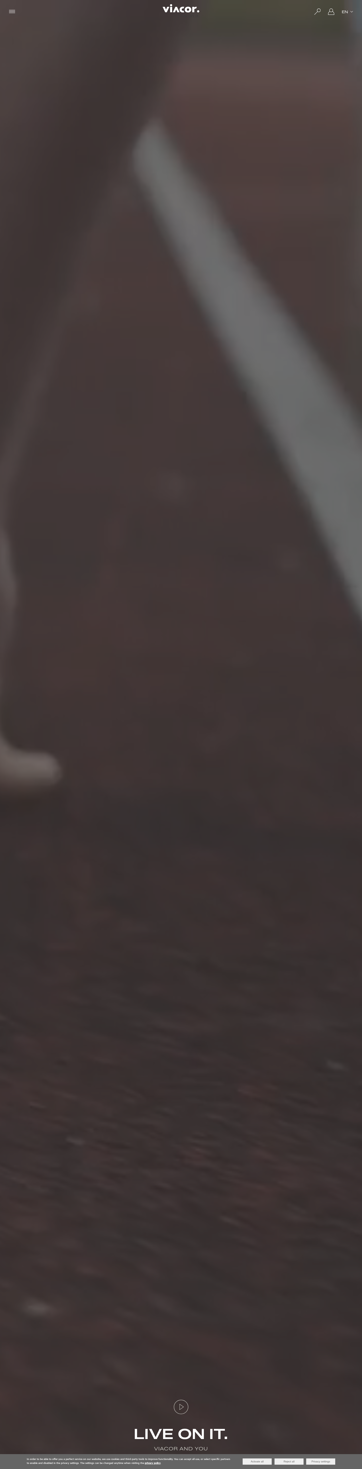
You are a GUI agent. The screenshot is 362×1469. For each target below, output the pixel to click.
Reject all (289, 1461)
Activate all (257, 1461)
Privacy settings (320, 1461)
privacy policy (153, 1463)
